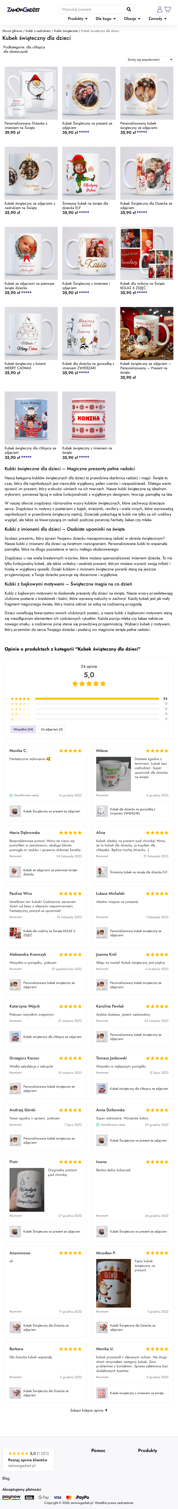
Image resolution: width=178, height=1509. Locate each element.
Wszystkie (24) (23, 729)
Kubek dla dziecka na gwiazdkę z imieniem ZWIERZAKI (132, 811)
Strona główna (12, 30)
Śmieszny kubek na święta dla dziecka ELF (139, 872)
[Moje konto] (159, 9)
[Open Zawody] (165, 19)
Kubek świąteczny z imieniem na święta (137, 1393)
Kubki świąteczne (66, 30)
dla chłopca (35, 47)
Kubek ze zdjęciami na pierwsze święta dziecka (50, 872)
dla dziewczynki (15, 51)
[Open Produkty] (86, 19)
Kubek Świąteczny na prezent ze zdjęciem (51, 811)
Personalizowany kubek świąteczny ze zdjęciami (135, 933)
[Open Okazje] (139, 19)
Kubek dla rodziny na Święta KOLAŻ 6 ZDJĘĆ (49, 933)
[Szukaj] (129, 9)
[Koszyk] (168, 9)
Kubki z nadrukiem (38, 30)
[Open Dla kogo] (115, 19)
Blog (6, 1478)
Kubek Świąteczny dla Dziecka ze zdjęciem (46, 1327)
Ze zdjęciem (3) (52, 729)
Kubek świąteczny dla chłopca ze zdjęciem (52, 1036)
